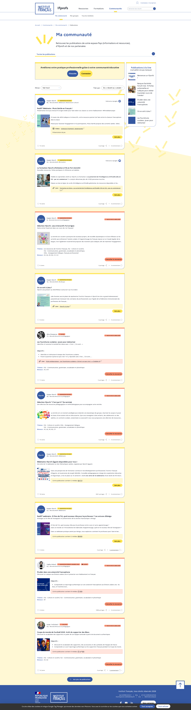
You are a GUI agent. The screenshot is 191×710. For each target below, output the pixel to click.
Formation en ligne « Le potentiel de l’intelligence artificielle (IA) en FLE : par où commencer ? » (90, 189)
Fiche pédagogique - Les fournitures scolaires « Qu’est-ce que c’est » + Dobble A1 (73, 361)
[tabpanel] (95, 369)
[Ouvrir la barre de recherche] (153, 53)
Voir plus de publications (81, 679)
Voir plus (117, 137)
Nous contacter (148, 703)
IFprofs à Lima (64, 306)
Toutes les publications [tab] (46, 54)
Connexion (86, 73)
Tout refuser (163, 706)
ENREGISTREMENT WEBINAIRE (72, 129)
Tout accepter (147, 706)
